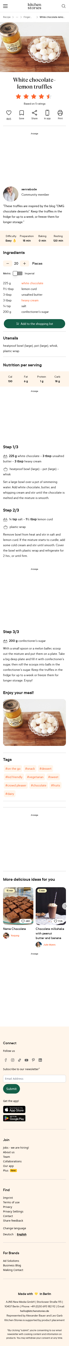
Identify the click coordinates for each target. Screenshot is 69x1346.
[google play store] (34, 1119)
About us (9, 1152)
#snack (30, 768)
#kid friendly (13, 777)
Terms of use (11, 1202)
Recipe (7, 17)
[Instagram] (12, 1060)
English (21, 1234)
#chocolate (38, 785)
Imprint (8, 1197)
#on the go (13, 768)
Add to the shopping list (37, 324)
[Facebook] (5, 1060)
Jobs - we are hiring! (16, 1147)
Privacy (7, 1207)
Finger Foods (27, 17)
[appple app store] (34, 1110)
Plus (9, 1170)
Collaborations (12, 1161)
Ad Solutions (11, 1261)
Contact (8, 1216)
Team (6, 1157)
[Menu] (5, 6)
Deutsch (8, 1234)
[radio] (18, 96)
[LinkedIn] (40, 1060)
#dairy (9, 794)
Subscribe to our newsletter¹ (21, 1069)
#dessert (45, 768)
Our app (8, 1166)
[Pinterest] (33, 1060)
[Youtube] (26, 1060)
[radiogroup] (34, 97)
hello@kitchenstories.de (34, 1311)
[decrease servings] (7, 263)
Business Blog (12, 1265)
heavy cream (30, 300)
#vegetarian (35, 777)
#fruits (55, 785)
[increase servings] (24, 263)
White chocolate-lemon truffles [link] (52, 17)
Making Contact (13, 1270)
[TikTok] (19, 1060)
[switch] (17, 273)
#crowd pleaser (15, 785)
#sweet (53, 777)
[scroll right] (65, 906)
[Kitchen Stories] (34, 6)
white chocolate (32, 283)
